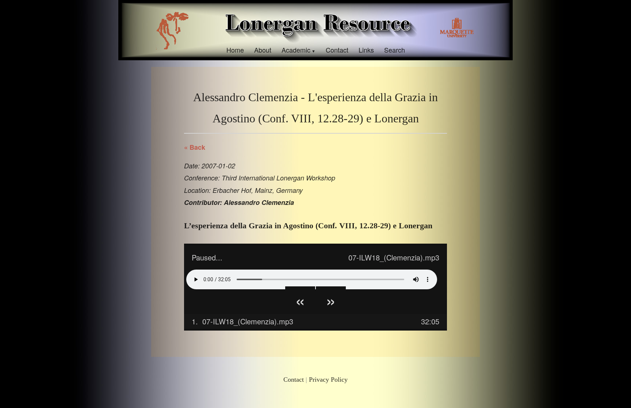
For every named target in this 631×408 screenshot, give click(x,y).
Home (235, 49)
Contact (337, 49)
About (262, 49)
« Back (194, 147)
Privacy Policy (328, 379)
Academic (296, 49)
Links (366, 49)
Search (394, 49)
